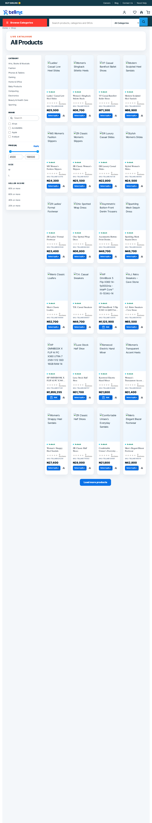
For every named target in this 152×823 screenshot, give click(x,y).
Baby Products (15, 86)
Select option (53, 115)
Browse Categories (19, 22)
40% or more (14, 200)
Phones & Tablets (16, 73)
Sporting (12, 104)
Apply (36, 146)
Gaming (11, 77)
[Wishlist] (135, 12)
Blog (116, 3)
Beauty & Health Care (18, 100)
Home (5, 28)
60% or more (14, 194)
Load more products (95, 482)
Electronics (13, 95)
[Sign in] (124, 12)
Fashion (12, 68)
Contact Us (128, 3)
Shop (13, 28)
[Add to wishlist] (59, 115)
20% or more (14, 205)
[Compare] (141, 12)
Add (107, 327)
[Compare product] (64, 115)
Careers (106, 3)
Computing (13, 91)
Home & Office (15, 82)
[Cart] (148, 12)
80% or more (14, 188)
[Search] (143, 22)
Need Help (142, 3)
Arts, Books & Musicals (19, 63)
